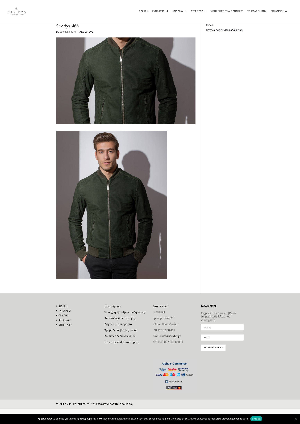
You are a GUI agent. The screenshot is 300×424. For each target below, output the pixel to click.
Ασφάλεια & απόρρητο (118, 324)
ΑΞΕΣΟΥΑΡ (197, 11)
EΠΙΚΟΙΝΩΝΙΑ (279, 11)
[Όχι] (295, 419)
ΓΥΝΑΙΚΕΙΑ (158, 11)
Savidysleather (68, 31)
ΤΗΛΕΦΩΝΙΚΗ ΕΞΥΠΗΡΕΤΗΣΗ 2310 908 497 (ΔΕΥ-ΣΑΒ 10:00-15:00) (94, 404)
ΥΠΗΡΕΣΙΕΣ (65, 325)
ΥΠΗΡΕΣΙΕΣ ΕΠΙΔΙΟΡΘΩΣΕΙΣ (227, 11)
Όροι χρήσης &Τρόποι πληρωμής (125, 312)
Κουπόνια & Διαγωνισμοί (120, 336)
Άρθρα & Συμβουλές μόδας (121, 330)
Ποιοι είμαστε (113, 306)
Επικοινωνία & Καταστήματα (122, 342)
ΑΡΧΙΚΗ (143, 11)
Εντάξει (256, 418)
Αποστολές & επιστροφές (120, 318)
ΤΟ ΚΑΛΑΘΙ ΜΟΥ (256, 11)
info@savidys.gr (171, 336)
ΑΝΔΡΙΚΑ (177, 11)
